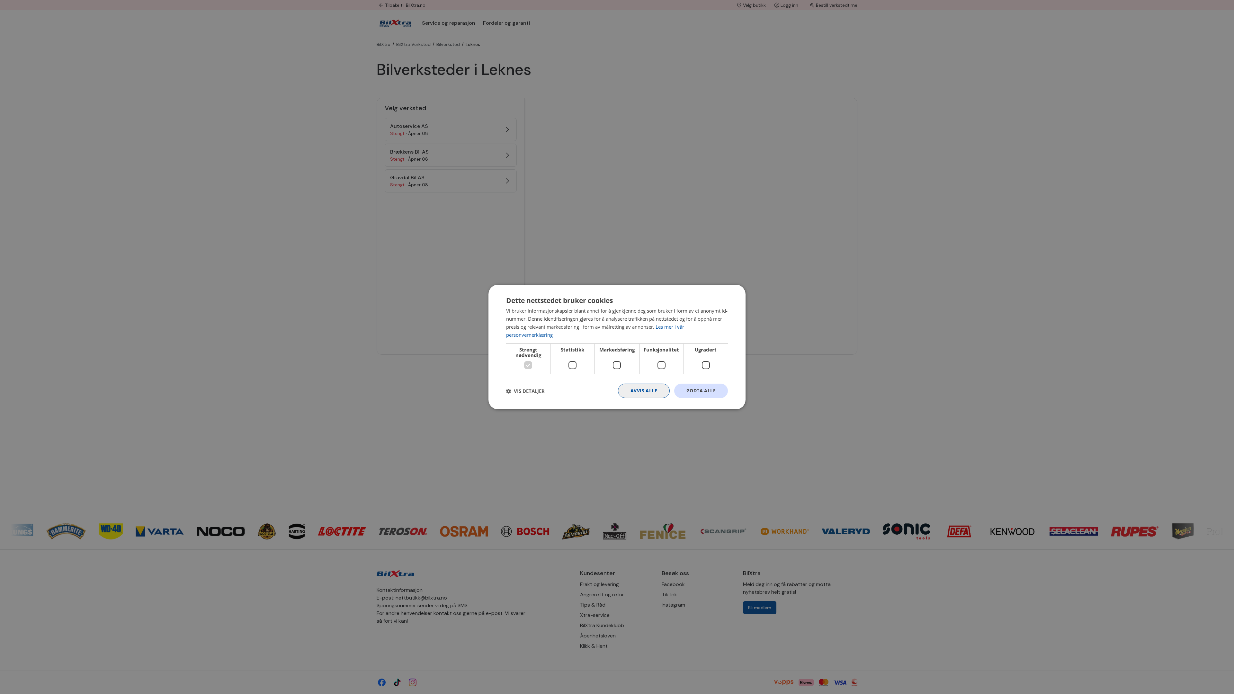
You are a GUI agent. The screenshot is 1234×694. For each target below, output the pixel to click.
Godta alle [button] (701, 390)
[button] (525, 391)
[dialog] (617, 347)
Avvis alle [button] (643, 390)
